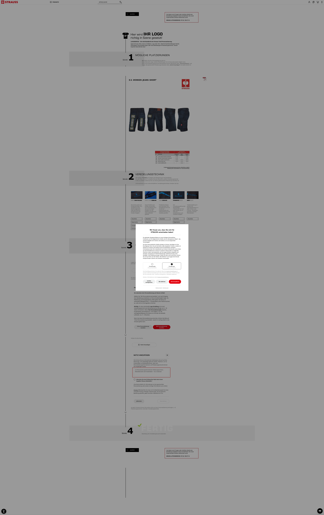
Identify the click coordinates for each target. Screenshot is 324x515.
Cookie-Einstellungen (171, 271)
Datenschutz (159, 288)
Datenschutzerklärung (162, 277)
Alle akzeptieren (175, 281)
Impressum (165, 288)
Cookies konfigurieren (149, 281)
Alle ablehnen (162, 281)
